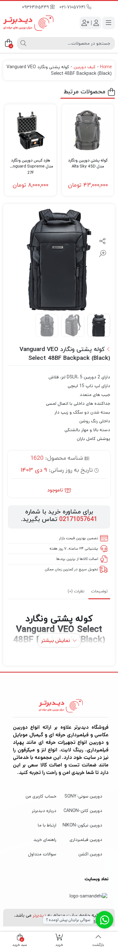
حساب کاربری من (40, 796)
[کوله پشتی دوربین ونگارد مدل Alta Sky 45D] (87, 130)
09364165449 (36, 7)
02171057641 (78, 519)
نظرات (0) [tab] (76, 591)
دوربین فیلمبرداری (86, 840)
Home (106, 67)
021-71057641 (73, 7)
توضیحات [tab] (99, 591)
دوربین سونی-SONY (83, 796)
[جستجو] (23, 43)
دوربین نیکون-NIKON (82, 825)
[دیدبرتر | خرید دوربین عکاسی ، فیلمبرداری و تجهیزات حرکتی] (28, 23)
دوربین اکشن (90, 854)
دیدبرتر (39, 915)
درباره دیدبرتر (44, 811)
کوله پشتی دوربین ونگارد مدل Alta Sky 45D (88, 163)
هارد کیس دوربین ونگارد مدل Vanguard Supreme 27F (30, 163)
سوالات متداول (42, 854)
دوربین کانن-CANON (83, 811)
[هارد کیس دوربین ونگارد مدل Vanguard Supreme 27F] (30, 130)
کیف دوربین (85, 67)
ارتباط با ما (47, 825)
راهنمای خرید (44, 840)
